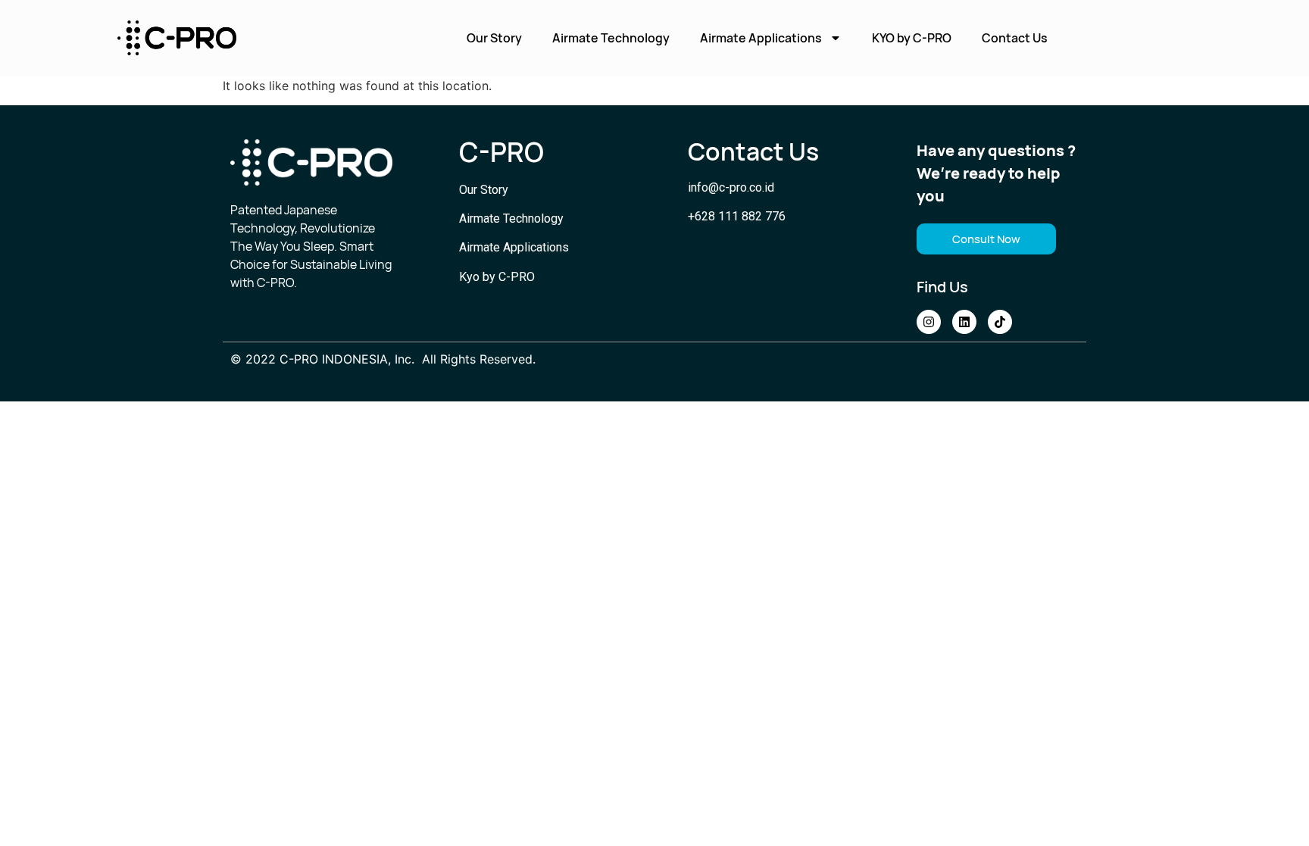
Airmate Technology (611, 38)
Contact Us (1015, 38)
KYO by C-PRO (911, 38)
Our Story (494, 38)
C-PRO (501, 152)
